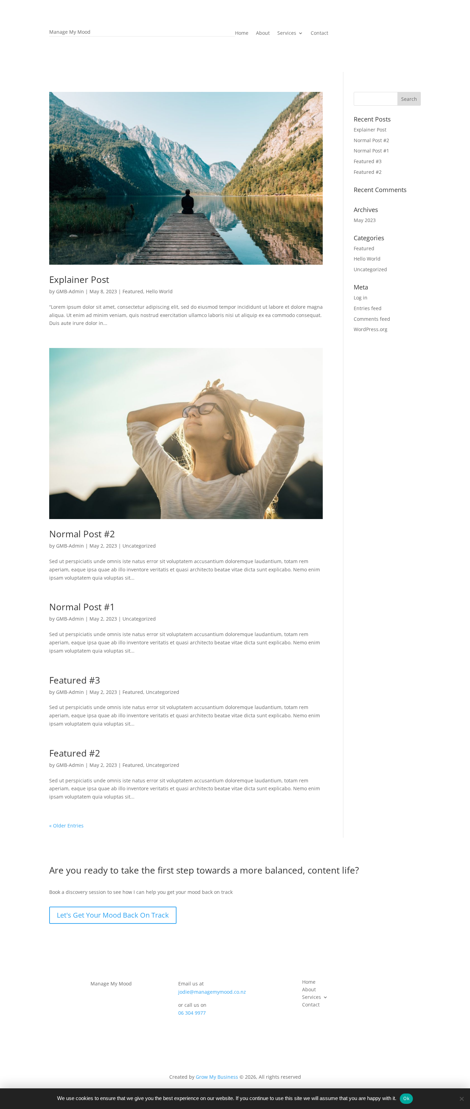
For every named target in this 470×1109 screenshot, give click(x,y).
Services (286, 33)
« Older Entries (66, 825)
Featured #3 (74, 680)
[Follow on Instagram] (109, 993)
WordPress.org (370, 329)
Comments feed (372, 319)
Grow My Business (217, 1077)
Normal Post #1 (82, 607)
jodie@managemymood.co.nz (212, 992)
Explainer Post (79, 279)
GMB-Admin (70, 291)
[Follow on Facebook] (94, 993)
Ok (406, 1098)
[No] (461, 1098)
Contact (319, 33)
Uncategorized (139, 545)
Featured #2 (74, 753)
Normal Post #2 (82, 534)
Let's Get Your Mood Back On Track (113, 915)
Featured (132, 291)
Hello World (159, 291)
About (263, 33)
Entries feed (368, 308)
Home (241, 33)
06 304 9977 (192, 1013)
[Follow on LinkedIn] (123, 993)
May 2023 (365, 220)
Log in (360, 297)
